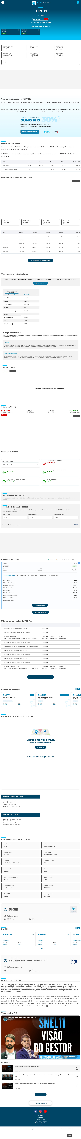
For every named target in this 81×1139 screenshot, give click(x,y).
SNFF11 (7, 695)
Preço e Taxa (33, 575)
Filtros (5, 371)
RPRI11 (42, 934)
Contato (40, 1115)
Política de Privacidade (68, 1128)
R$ (4, 464)
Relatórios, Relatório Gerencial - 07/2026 (15, 658)
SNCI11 (4, 30)
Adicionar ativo (41, 283)
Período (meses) (59, 514)
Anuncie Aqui (40, 1124)
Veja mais (39, 1094)
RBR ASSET (13, 909)
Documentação (55, 575)
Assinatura (40, 1117)
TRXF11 (24, 30)
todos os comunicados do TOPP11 (40, 677)
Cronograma (22, 575)
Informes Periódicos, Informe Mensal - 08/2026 (17, 632)
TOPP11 (26, 294)
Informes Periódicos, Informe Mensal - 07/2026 (17, 654)
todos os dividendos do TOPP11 (40, 260)
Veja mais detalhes (40, 605)
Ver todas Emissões (40, 612)
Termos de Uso (40, 1119)
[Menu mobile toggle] (2, 2)
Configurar (10, 294)
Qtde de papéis (7, 514)
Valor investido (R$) (34, 514)
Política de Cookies (40, 1123)
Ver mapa (39, 747)
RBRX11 (7, 934)
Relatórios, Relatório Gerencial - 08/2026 (15, 628)
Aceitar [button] (69, 1135)
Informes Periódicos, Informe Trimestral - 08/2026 (18, 642)
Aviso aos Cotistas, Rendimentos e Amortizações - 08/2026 (21, 646)
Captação (43, 575)
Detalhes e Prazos (10, 575)
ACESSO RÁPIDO (40, 1103)
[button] (78, 689)
